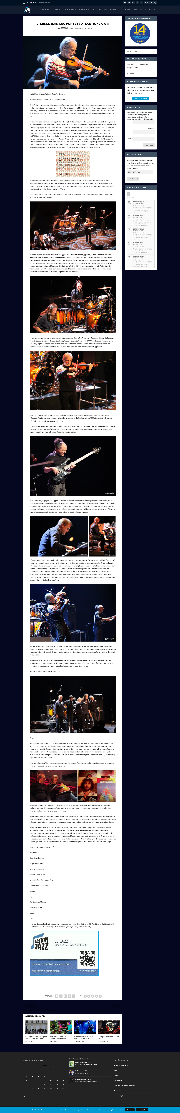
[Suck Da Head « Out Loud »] (71, 1080)
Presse (116, 1070)
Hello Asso (138, 93)
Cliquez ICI (130, 73)
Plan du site (117, 1091)
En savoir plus (142, 1110)
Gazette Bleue (99, 9)
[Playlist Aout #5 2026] (71, 1072)
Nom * (130, 122)
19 (38, 1084)
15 (57, 1080)
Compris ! (130, 1110)
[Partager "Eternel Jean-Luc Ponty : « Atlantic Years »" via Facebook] (57, 996)
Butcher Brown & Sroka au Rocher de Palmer (84, 1038)
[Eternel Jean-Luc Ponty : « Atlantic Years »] (72, 62)
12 (38, 1080)
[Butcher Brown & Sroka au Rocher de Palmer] (85, 1027)
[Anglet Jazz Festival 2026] (71, 1064)
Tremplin (83, 9)
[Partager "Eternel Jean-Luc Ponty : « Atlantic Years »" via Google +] (65, 996)
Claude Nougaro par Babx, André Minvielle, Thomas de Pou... (56, 3)
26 (38, 1088)
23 (63, 1084)
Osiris (113, 9)
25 (32, 1088)
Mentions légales (119, 1096)
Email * (130, 139)
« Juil (25, 1096)
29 (57, 1088)
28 (51, 1088)
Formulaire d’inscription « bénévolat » (125, 1085)
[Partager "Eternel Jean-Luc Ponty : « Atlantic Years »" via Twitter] (61, 996)
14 (51, 1080)
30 (63, 1088)
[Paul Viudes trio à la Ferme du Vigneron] (61, 1027)
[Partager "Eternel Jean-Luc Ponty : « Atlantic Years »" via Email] (73, 996)
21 (51, 1084)
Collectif (125, 9)
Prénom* (151, 128)
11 (32, 1080)
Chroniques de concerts (75, 28)
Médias (137, 9)
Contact (116, 1075)
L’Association (118, 1080)
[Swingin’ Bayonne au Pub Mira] (109, 1027)
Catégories (69, 9)
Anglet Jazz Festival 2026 (82, 1062)
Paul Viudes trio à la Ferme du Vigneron (58, 1038)
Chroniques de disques (90, 1081)
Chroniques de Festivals (90, 1064)
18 (32, 1084)
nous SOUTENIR (141, 99)
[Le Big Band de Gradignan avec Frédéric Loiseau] (36, 1027)
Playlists (85, 1073)
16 (63, 1080)
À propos (44, 9)
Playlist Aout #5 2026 (81, 1071)
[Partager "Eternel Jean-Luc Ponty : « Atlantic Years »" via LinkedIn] (69, 996)
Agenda (56, 9)
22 (57, 1084)
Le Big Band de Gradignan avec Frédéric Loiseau (36, 1038)
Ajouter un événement (121, 1065)
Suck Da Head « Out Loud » (83, 1079)
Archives (149, 9)
